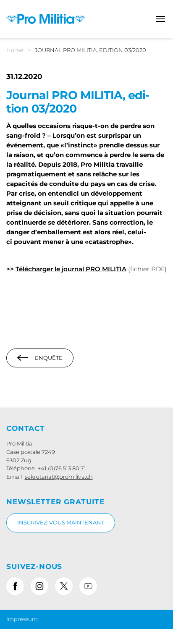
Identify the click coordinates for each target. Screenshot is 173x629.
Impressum (22, 619)
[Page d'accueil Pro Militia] (45, 18)
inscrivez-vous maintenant (60, 522)
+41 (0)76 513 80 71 (62, 468)
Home (15, 50)
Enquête (49, 357)
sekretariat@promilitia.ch (59, 476)
